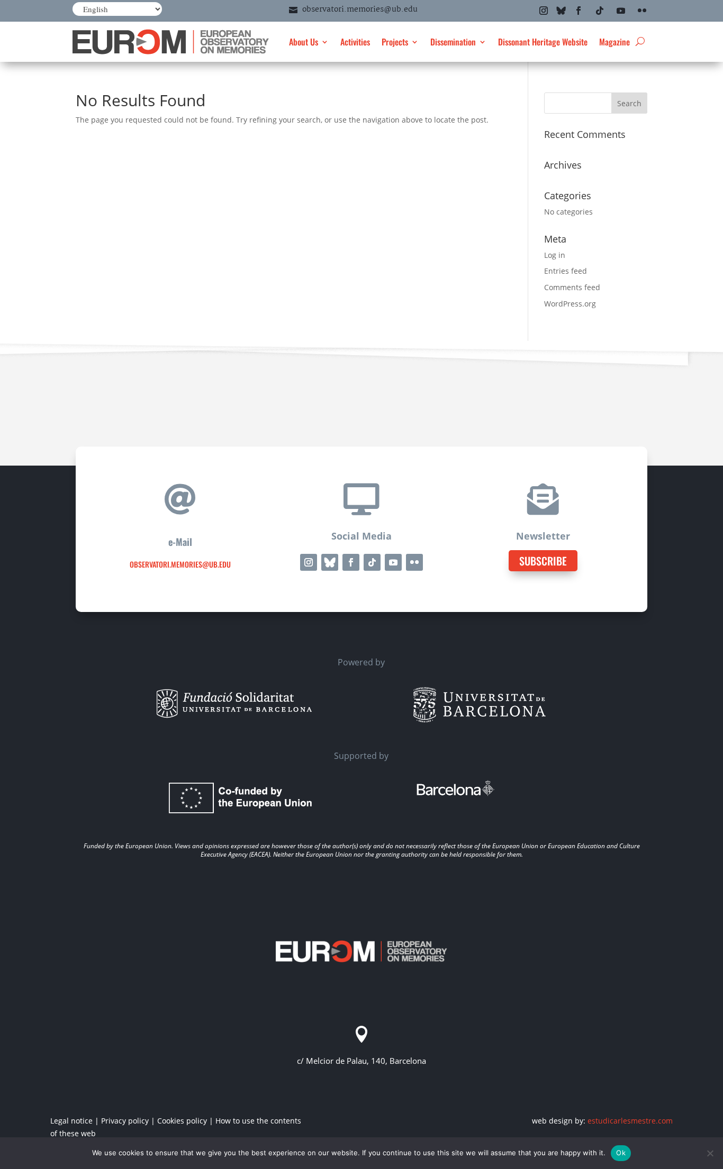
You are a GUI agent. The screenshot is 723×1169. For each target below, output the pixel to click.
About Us (303, 41)
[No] (709, 1153)
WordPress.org (570, 304)
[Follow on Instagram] (543, 10)
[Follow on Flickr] (642, 10)
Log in (554, 255)
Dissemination (453, 41)
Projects (395, 41)
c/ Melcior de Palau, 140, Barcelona (361, 1060)
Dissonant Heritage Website (543, 41)
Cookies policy (182, 1121)
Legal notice (71, 1121)
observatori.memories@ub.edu (360, 9)
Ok (621, 1152)
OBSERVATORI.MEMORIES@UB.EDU (180, 564)
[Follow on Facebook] (578, 10)
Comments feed (572, 287)
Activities (355, 41)
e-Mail (180, 542)
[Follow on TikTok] (599, 10)
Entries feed (565, 271)
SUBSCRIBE (543, 561)
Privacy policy (125, 1121)
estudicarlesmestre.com (630, 1121)
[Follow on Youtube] (620, 10)
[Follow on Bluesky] (561, 10)
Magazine (614, 41)
